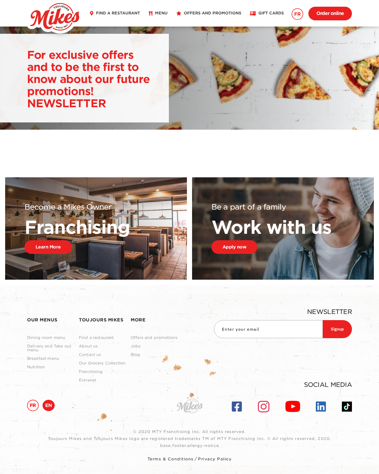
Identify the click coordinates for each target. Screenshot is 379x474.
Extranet (87, 380)
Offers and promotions (154, 338)
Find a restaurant (96, 338)
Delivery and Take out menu (49, 348)
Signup (337, 328)
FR (297, 14)
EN (48, 405)
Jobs (136, 346)
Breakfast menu (43, 359)
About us (88, 346)
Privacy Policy (215, 459)
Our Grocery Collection (102, 363)
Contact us (90, 355)
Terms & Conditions (170, 459)
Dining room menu (46, 338)
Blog (135, 355)
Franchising (91, 372)
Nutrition (36, 367)
